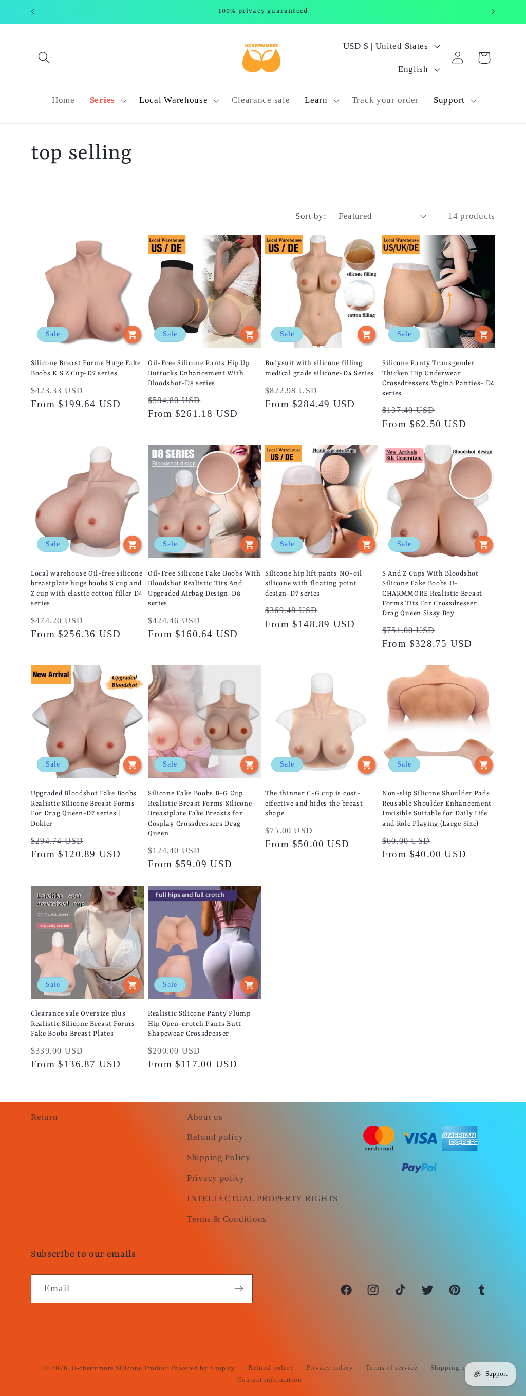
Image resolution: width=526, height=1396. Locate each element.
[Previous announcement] (33, 12)
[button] (44, 57)
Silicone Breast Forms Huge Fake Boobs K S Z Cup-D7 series (85, 368)
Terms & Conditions (227, 1219)
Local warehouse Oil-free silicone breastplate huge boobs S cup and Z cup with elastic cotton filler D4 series (87, 588)
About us (205, 1117)
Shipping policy (456, 1367)
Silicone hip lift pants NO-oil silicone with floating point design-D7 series (313, 584)
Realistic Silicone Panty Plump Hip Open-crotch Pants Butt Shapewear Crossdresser (199, 1024)
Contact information (269, 1379)
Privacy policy (216, 1178)
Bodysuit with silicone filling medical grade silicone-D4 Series (319, 368)
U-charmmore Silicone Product (120, 1368)
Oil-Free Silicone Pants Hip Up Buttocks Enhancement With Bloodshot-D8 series (199, 373)
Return (44, 1117)
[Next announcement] (493, 12)
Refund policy (215, 1137)
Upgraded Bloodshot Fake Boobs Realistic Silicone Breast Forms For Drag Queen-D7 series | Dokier (84, 808)
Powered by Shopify (203, 1368)
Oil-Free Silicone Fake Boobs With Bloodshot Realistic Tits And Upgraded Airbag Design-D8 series (204, 588)
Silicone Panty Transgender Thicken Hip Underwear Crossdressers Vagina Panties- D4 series (438, 378)
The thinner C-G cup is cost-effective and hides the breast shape (314, 803)
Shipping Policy (219, 1157)
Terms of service (391, 1367)
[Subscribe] (238, 1288)
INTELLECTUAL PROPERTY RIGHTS (262, 1198)
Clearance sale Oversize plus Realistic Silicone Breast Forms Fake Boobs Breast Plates (83, 1024)
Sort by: (310, 216)
